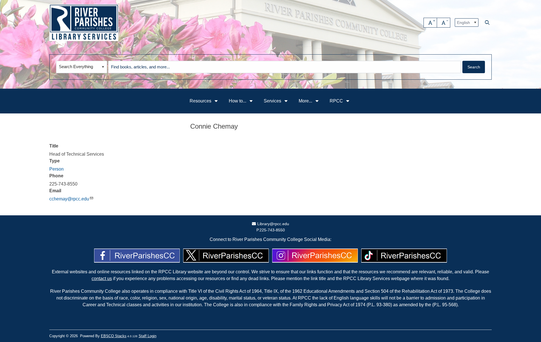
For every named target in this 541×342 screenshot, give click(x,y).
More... (306, 101)
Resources (201, 101)
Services (273, 101)
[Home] (83, 22)
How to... (238, 101)
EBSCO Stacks (114, 336)
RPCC (337, 101)
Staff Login (147, 336)
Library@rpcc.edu (273, 224)
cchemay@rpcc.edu (69, 198)
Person (56, 169)
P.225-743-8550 (270, 230)
